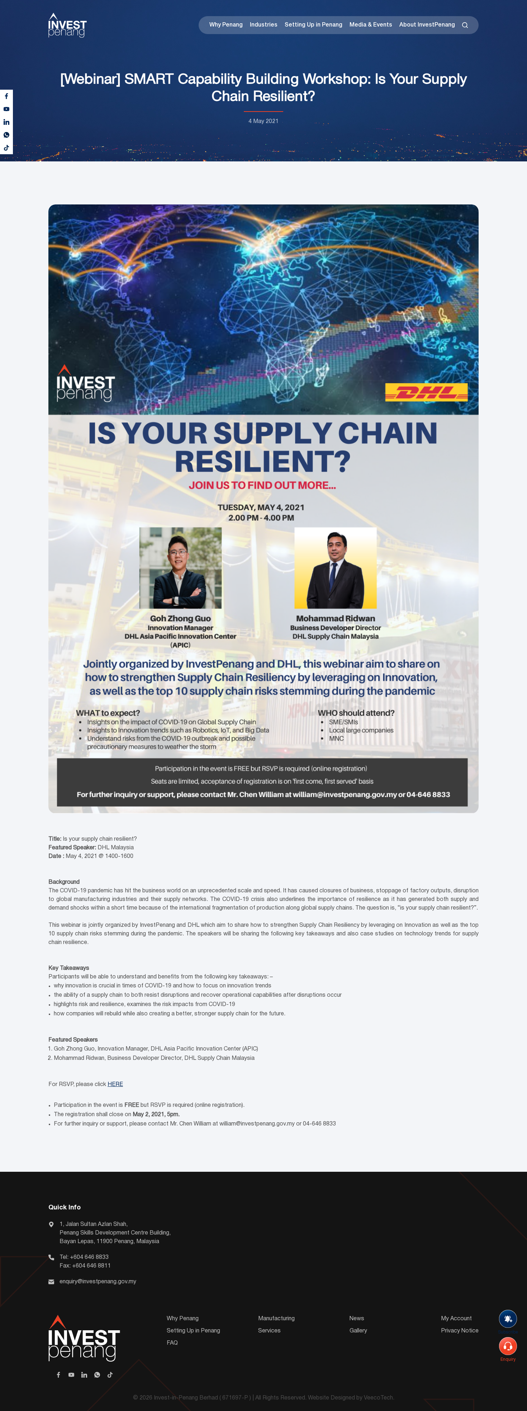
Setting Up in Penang (313, 25)
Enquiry (508, 1360)
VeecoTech (378, 1398)
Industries (263, 25)
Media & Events (371, 25)
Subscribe (508, 1332)
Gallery (358, 1331)
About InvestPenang (427, 25)
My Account (456, 1318)
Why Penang (226, 25)
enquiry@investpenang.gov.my (98, 1281)
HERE (115, 1084)
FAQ (172, 1343)
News (357, 1318)
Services (269, 1331)
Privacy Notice (460, 1331)
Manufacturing (276, 1318)
